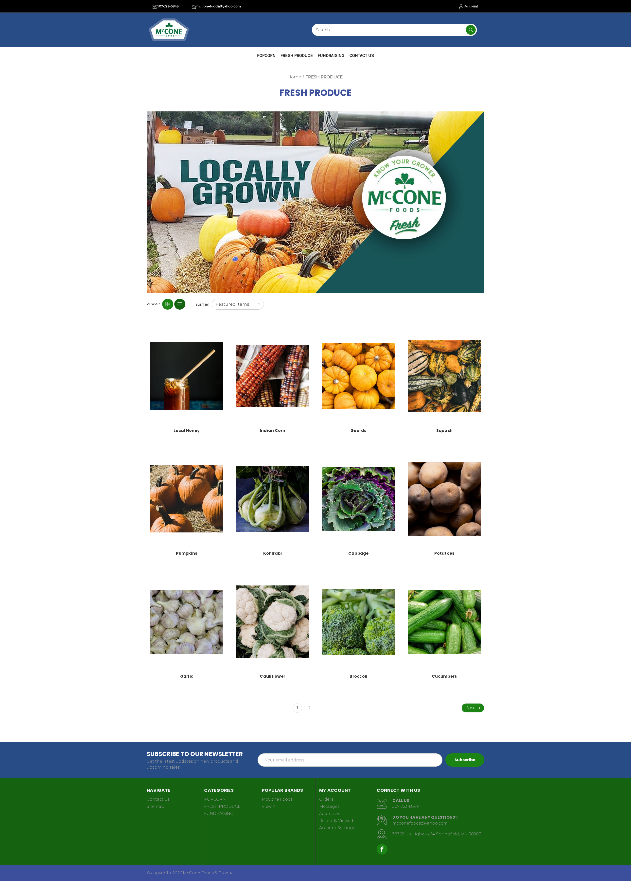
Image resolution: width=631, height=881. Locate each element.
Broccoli (358, 676)
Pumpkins (186, 553)
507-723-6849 (168, 6)
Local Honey (187, 430)
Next (472, 707)
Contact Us (362, 55)
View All (270, 806)
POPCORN (266, 55)
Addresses (329, 813)
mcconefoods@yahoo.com (218, 6)
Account (471, 6)
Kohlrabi (272, 553)
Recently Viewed (336, 820)
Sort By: (202, 304)
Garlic (186, 676)
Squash (444, 430)
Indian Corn (272, 430)
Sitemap (155, 806)
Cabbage (358, 553)
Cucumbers (444, 676)
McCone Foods (277, 799)
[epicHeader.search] (471, 30)
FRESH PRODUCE (296, 55)
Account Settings (337, 828)
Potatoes (444, 553)
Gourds (359, 430)
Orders (326, 799)
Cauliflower (272, 676)
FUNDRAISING (331, 55)
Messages (329, 806)
